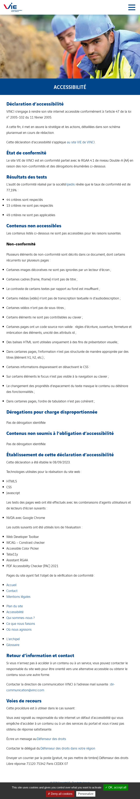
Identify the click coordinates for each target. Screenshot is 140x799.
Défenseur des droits (51, 738)
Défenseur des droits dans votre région (67, 748)
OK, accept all (117, 787)
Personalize (86, 793)
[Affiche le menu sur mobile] (131, 7)
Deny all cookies (61, 793)
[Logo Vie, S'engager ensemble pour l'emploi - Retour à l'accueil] (13, 7)
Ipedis (70, 184)
